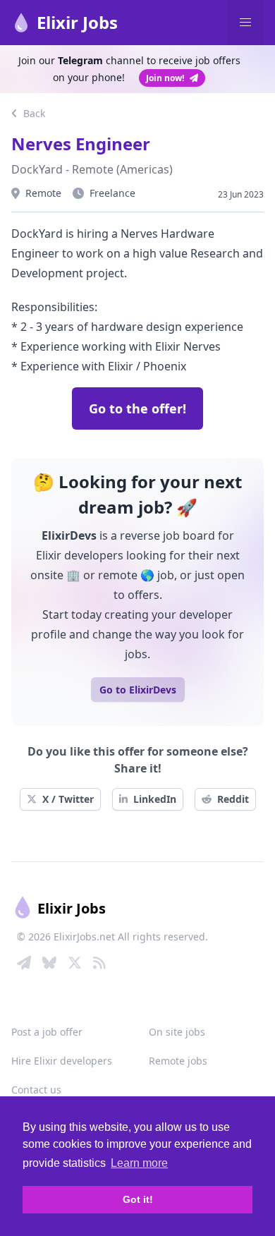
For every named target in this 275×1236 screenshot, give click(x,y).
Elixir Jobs (77, 22)
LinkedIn (154, 799)
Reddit (233, 799)
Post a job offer (46, 1031)
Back (32, 113)
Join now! (165, 78)
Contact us (36, 1089)
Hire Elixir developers (61, 1060)
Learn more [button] (139, 1163)
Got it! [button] (138, 1199)
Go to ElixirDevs (137, 689)
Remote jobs (178, 1060)
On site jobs (177, 1031)
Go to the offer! (137, 408)
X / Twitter (68, 799)
